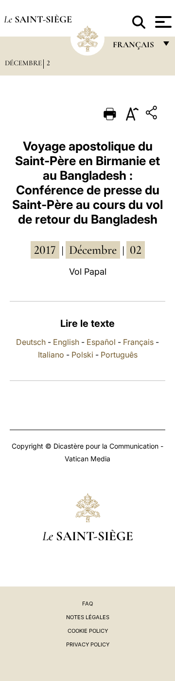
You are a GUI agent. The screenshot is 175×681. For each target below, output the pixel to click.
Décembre (23, 62)
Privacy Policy (87, 644)
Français (138, 342)
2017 (45, 250)
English (66, 342)
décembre (93, 250)
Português (119, 354)
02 (135, 250)
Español (101, 342)
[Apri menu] (162, 22)
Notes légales (87, 617)
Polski (82, 354)
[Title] (152, 114)
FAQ (87, 603)
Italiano (51, 354)
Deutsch (31, 342)
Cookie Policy (88, 630)
